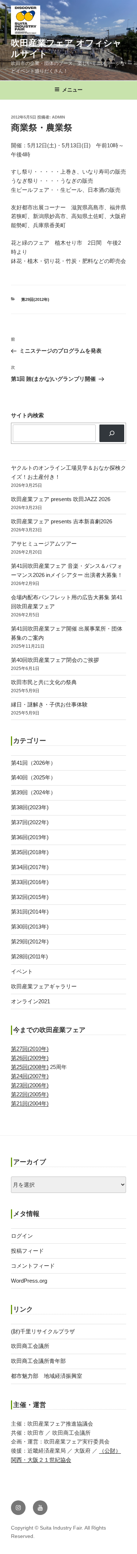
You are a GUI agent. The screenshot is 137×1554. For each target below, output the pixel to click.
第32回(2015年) (30, 897)
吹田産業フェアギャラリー (44, 986)
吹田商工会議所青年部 (38, 1361)
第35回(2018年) (30, 852)
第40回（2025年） (33, 777)
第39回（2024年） (33, 792)
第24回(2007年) (30, 1076)
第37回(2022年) (30, 822)
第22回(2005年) (30, 1094)
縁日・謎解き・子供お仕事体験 (49, 704)
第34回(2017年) (30, 867)
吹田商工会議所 (30, 1346)
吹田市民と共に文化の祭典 (44, 682)
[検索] (111, 433)
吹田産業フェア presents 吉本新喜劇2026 (61, 521)
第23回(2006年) (30, 1085)
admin (58, 117)
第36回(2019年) (30, 837)
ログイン (22, 1236)
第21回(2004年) (30, 1103)
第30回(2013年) (30, 926)
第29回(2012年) (35, 299)
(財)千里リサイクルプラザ (43, 1331)
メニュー (72, 90)
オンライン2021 (30, 1001)
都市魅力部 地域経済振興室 (46, 1376)
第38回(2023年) (30, 807)
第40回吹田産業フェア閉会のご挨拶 (55, 660)
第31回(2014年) (30, 911)
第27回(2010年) (30, 1049)
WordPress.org (29, 1281)
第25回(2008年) (30, 1067)
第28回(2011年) (29, 956)
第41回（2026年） (33, 763)
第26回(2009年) (30, 1058)
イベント (22, 971)
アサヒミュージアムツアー (44, 543)
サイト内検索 (27, 415)
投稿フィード (27, 1251)
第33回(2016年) (30, 882)
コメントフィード (33, 1266)
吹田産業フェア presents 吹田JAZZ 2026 (60, 499)
